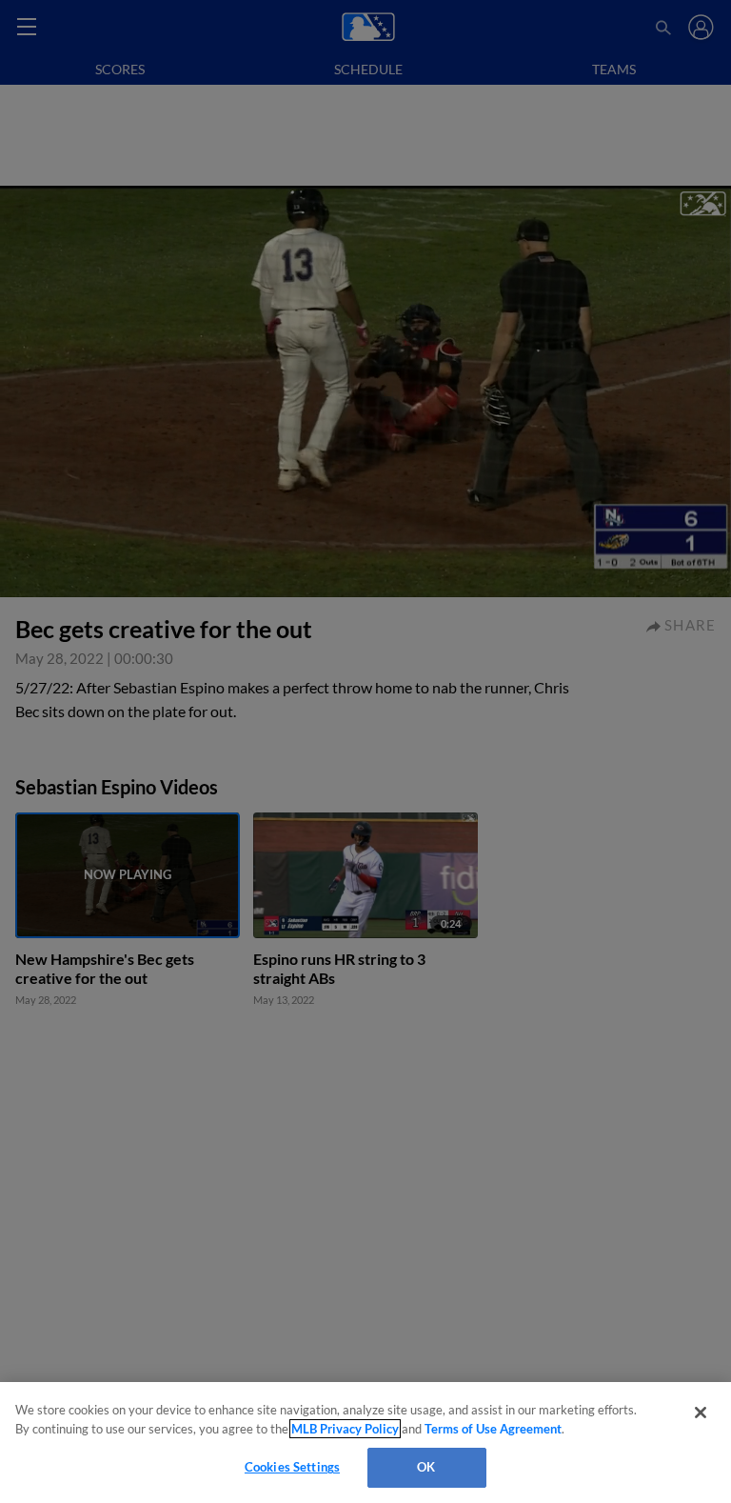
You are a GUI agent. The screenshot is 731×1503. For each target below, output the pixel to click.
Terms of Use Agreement (493, 1428)
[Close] (700, 1412)
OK (426, 1466)
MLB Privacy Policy (345, 1428)
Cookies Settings (292, 1466)
